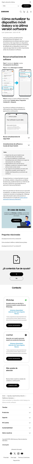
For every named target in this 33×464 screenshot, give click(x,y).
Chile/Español (5, 445)
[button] (16, 407)
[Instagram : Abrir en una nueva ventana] (18, 453)
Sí (16, 274)
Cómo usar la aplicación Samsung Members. (15, 198)
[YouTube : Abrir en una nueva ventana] (22, 453)
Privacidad (6, 457)
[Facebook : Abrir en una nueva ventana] (11, 453)
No (16, 278)
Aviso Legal (13, 457)
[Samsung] (5, 11)
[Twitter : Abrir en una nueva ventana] (15, 453)
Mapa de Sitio (16, 460)
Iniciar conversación (14, 325)
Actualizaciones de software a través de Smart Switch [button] (12, 145)
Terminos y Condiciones (23, 457)
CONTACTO (16, 220)
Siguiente (26, 6)
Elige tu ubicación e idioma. (8, 2)
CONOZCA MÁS (12, 385)
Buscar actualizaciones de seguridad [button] (11, 137)
